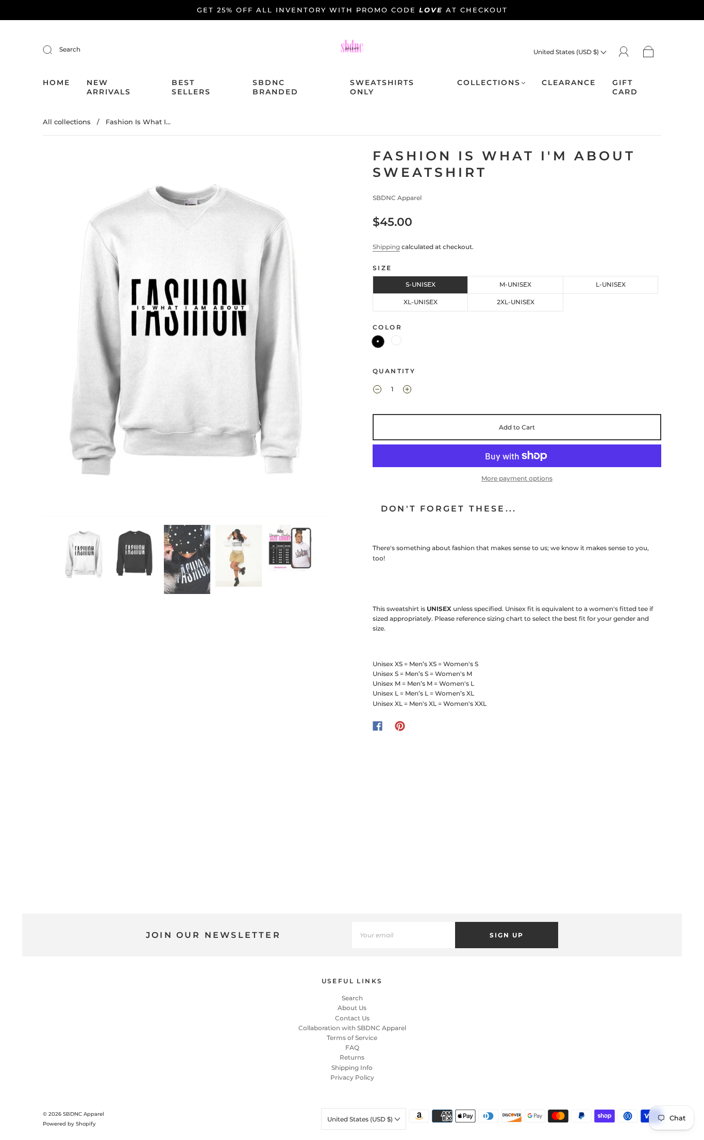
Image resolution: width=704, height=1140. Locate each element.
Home (56, 82)
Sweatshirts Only (382, 87)
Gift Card (625, 87)
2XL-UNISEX (515, 302)
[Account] (624, 51)
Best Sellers (191, 87)
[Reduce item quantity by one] (377, 390)
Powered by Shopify (69, 1123)
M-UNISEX (515, 284)
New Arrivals (109, 87)
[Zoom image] (187, 334)
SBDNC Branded (275, 87)
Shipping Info (352, 1067)
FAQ (352, 1047)
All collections (67, 122)
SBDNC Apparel (397, 198)
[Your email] (403, 935)
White (396, 340)
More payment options (516, 478)
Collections (489, 82)
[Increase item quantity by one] (407, 390)
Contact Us (352, 1018)
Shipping (386, 247)
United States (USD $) (566, 52)
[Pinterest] (400, 726)
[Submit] (54, 49)
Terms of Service (352, 1038)
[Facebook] (377, 726)
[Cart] (648, 52)
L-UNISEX (611, 284)
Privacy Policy (352, 1077)
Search (69, 49)
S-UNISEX (420, 284)
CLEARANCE (569, 82)
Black (378, 341)
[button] (72, 334)
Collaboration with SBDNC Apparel (352, 1028)
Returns (352, 1057)
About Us (352, 1008)
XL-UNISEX (421, 302)
